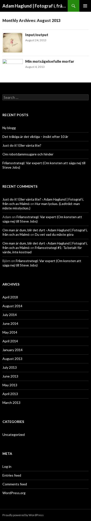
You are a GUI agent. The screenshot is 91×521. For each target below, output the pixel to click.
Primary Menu (85, 6)
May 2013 (9, 385)
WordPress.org (13, 493)
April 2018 (10, 297)
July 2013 (9, 367)
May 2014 (9, 332)
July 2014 (9, 315)
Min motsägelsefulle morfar (49, 61)
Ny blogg (9, 128)
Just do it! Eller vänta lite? (21, 145)
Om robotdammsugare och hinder (27, 154)
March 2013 (11, 402)
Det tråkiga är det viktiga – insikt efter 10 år (35, 136)
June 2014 (10, 323)
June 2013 (10, 376)
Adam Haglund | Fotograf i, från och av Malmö (35, 6)
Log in (6, 466)
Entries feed (11, 475)
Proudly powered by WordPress (23, 515)
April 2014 (10, 341)
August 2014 (12, 306)
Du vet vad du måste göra (54, 234)
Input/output (36, 34)
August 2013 (12, 359)
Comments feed (14, 484)
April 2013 (10, 394)
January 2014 (12, 350)
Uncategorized (13, 434)
